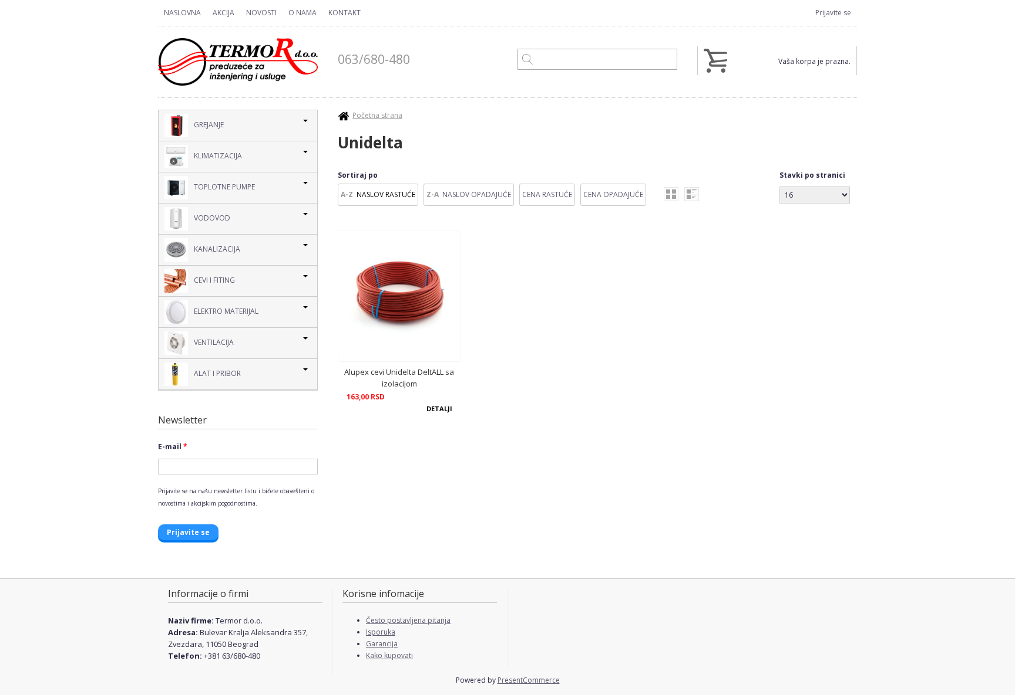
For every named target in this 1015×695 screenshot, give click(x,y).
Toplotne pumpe (224, 187)
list (691, 194)
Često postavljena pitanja (408, 620)
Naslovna (182, 13)
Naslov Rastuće (386, 194)
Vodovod (212, 218)
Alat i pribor (217, 373)
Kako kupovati (389, 655)
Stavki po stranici (812, 175)
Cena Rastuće (547, 194)
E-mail (172, 447)
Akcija (223, 13)
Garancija (382, 644)
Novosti (261, 13)
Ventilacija (214, 342)
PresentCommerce (529, 680)
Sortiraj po (358, 175)
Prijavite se (833, 13)
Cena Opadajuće (613, 194)
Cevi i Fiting (214, 280)
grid (671, 194)
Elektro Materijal (226, 311)
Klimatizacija (218, 156)
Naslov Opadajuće (476, 194)
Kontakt (344, 13)
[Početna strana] (238, 62)
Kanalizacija (217, 249)
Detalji (439, 408)
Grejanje (209, 125)
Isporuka (380, 632)
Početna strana (377, 115)
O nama (302, 13)
